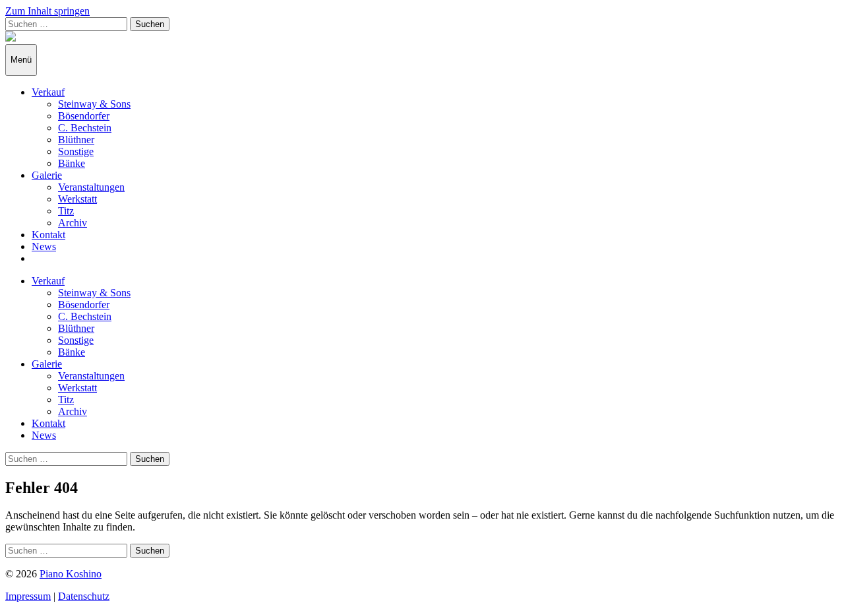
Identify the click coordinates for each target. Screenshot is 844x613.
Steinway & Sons (94, 104)
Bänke (71, 163)
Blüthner (76, 139)
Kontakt (48, 234)
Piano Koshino (71, 573)
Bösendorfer (83, 115)
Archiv (72, 222)
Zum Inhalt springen (47, 10)
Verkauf (48, 92)
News (44, 246)
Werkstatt (77, 199)
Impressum (28, 596)
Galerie (47, 175)
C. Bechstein (84, 127)
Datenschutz (83, 596)
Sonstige (76, 151)
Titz (66, 210)
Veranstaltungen (91, 187)
